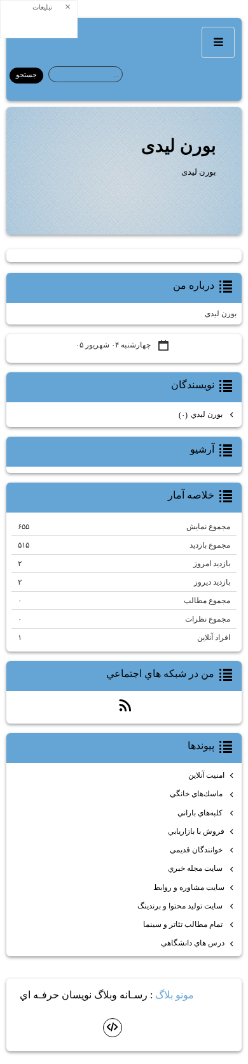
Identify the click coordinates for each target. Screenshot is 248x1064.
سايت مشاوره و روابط (188, 887)
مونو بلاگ (174, 994)
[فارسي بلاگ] (215, 996)
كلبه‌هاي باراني (200, 812)
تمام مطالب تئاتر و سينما (183, 924)
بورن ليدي (201, 414)
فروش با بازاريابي (196, 831)
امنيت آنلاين (206, 775)
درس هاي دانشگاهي (192, 942)
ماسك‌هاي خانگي (197, 793)
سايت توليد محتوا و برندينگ (180, 905)
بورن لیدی (178, 146)
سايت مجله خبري (196, 868)
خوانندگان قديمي (197, 849)
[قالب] (112, 1027)
